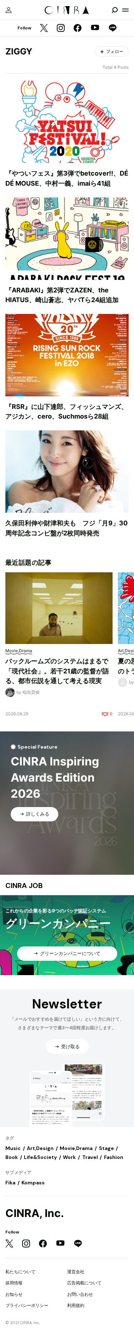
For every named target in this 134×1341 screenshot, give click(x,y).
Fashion (113, 1157)
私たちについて (20, 1271)
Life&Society (40, 1157)
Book (11, 1157)
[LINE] (112, 28)
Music (13, 1148)
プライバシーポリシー (26, 1305)
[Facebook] (77, 28)
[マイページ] (8, 10)
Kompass (33, 1182)
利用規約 (75, 1305)
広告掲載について (84, 1282)
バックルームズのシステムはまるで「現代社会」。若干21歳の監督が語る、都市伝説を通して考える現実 (57, 670)
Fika (10, 1182)
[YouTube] (95, 28)
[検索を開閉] (114, 10)
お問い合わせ (80, 1294)
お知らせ (14, 1294)
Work (69, 1157)
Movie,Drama (76, 1148)
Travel (90, 1157)
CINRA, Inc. (34, 1213)
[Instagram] (61, 28)
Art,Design (40, 1148)
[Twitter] (44, 28)
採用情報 (14, 1282)
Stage (106, 1148)
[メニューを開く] (125, 10)
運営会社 (75, 1271)
